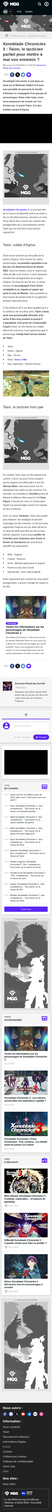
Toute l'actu (26, 909)
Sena (17, 359)
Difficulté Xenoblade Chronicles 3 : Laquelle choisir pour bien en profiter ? (25, 1241)
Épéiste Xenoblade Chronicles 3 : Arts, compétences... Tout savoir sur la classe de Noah (27, 898)
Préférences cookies (14, 1456)
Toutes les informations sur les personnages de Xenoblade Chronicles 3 (25, 629)
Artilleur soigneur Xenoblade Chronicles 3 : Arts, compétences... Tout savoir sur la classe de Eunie (26, 864)
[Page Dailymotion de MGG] (29, 1414)
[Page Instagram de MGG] (41, 1414)
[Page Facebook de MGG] (5, 1414)
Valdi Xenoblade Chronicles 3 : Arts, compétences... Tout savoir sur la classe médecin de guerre (26, 820)
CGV (6, 1471)
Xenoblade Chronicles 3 (37, 36)
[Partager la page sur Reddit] (23, 74)
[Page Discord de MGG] (11, 1414)
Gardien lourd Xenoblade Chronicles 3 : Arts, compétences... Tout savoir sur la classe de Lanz (27, 875)
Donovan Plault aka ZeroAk (30, 683)
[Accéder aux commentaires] (28, 74)
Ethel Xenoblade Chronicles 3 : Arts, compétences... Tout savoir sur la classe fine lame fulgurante (26, 831)
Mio (25, 359)
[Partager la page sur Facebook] (12, 74)
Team (6, 1431)
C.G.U (6, 1446)
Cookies (7, 1451)
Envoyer (43, 737)
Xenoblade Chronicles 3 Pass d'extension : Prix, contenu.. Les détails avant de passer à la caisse (25, 1142)
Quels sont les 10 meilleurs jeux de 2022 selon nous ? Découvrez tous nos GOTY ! (28, 797)
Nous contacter (11, 1427)
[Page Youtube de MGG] (23, 1414)
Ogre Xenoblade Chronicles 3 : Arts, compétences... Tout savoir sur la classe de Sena (26, 842)
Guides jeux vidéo (18, 36)
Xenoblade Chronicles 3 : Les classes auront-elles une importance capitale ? (25, 1099)
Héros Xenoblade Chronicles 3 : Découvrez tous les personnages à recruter (23, 1284)
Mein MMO (9, 1484)
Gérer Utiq (9, 1466)
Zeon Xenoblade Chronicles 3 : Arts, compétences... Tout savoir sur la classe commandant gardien (26, 808)
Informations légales (14, 1441)
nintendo (12, 623)
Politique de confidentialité (18, 1461)
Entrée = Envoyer (22, 737)
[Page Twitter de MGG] (17, 1414)
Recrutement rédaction (16, 1436)
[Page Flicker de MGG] (35, 1414)
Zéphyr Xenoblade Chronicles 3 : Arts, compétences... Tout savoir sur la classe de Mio (27, 887)
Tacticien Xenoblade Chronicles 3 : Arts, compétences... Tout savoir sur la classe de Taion (27, 853)
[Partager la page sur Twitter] (17, 74)
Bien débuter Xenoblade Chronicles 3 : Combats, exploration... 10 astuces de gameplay (25, 1199)
